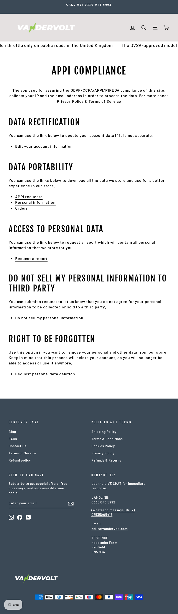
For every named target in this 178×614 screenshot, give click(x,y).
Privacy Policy (102, 453)
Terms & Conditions (107, 439)
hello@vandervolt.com (109, 529)
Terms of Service (22, 453)
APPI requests (29, 196)
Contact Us (17, 446)
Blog (12, 432)
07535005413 (101, 514)
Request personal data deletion (45, 373)
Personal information (35, 202)
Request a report (31, 258)
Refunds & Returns (106, 460)
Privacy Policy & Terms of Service (89, 101)
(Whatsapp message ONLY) (113, 510)
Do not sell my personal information (49, 317)
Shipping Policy (104, 432)
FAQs (13, 439)
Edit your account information (44, 146)
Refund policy (20, 460)
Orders (21, 208)
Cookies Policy (103, 446)
